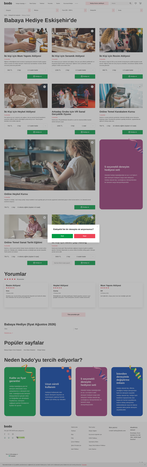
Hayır (84, 236)
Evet (62, 236)
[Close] (97, 226)
